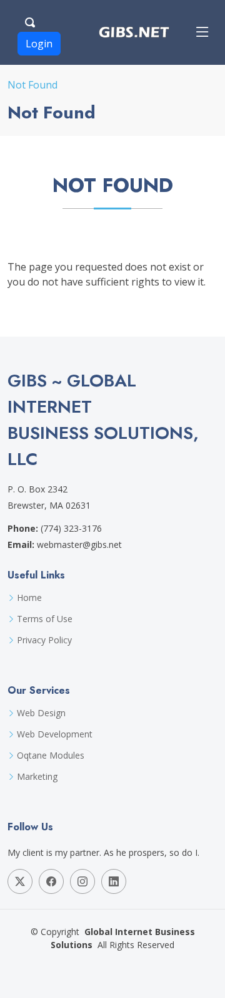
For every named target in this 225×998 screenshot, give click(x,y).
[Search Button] (31, 20)
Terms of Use (44, 619)
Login (39, 43)
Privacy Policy (44, 640)
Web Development (54, 734)
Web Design (41, 713)
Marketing (37, 776)
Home (29, 597)
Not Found (33, 85)
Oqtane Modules (50, 755)
